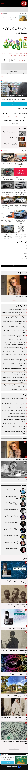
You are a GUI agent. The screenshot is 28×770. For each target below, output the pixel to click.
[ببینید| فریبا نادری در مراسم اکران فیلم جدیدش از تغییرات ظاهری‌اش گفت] (23, 524)
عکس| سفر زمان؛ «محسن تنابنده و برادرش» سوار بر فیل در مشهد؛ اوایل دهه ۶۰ (13, 313)
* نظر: (26, 256)
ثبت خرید (14, 104)
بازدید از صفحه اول (18, 120)
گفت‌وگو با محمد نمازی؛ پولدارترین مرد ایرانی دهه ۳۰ (14, 352)
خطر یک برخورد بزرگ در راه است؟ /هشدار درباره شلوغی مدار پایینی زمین (13, 381)
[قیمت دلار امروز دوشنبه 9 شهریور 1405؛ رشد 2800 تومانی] (14, 731)
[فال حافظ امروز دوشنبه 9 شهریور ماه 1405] (14, 685)
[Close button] (27, 754)
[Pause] (3, 96)
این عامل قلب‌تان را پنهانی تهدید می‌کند (17, 309)
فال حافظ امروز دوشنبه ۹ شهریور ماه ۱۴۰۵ (16, 416)
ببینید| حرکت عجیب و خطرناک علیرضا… (10, 490)
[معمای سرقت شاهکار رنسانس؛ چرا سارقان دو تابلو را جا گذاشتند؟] (22, 144)
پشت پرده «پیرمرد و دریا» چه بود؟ (10, 132)
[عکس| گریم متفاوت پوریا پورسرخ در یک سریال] (23, 498)
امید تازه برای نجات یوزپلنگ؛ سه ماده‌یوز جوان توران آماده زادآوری (14, 348)
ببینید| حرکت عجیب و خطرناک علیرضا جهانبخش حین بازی (14, 369)
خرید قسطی (7, 763)
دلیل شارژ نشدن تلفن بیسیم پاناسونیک (17, 340)
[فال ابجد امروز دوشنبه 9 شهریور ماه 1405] (14, 663)
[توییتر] (3, 114)
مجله (25, 438)
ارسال (14, 266)
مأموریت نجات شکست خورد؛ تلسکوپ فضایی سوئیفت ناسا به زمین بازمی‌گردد (13, 336)
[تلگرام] (6, 114)
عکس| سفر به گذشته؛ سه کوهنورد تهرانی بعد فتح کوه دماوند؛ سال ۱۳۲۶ (14, 385)
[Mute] (5, 96)
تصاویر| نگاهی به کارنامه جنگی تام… (10, 529)
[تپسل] (2, 81)
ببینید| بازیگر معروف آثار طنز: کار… (11, 548)
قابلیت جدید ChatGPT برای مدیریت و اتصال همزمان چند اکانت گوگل (14, 322)
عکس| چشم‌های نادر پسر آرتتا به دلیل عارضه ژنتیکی (14, 377)
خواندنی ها (22, 128)
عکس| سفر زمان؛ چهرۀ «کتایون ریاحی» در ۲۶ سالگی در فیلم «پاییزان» (13, 327)
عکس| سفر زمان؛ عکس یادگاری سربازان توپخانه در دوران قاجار (13, 427)
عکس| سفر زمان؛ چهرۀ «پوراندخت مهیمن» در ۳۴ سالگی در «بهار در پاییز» (13, 364)
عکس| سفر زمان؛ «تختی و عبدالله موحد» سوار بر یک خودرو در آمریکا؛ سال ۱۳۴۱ (14, 373)
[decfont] (2, 60)
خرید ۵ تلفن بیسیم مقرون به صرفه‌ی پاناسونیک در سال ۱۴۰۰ (13, 399)
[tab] (15, 300)
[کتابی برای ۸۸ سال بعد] (21, 139)
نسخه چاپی (13, 123)
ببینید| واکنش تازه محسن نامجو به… (10, 516)
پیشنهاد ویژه (22, 272)
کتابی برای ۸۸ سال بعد (12, 138)
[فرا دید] (24, 4)
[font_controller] (7, 60)
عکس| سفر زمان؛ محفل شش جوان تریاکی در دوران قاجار (13, 410)
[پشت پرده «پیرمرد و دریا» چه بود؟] (22, 133)
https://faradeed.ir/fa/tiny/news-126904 (9, 117)
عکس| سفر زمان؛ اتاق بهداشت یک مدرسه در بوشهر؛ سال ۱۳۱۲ (13, 355)
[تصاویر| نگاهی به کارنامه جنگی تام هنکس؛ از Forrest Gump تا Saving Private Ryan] (23, 530)
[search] (5, 4)
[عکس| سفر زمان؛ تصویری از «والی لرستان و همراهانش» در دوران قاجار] (14, 594)
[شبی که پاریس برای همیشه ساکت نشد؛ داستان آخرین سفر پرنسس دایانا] (23, 511)
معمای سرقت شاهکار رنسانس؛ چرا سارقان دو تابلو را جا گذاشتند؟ (11, 144)
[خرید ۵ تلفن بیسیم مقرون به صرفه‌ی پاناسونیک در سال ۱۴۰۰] (14, 570)
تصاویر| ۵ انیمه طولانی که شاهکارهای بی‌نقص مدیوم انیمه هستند (14, 317)
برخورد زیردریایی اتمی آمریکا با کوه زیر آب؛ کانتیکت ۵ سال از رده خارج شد (14, 360)
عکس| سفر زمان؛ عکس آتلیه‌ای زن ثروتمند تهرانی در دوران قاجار (14, 432)
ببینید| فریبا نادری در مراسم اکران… (11, 522)
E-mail (25, 251)
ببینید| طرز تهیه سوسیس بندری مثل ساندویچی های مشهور (14, 331)
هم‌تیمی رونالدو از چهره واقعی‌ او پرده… (10, 535)
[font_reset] (4, 60)
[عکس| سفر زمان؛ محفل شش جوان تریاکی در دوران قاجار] (14, 639)
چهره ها (24, 485)
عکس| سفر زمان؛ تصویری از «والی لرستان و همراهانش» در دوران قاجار (13, 404)
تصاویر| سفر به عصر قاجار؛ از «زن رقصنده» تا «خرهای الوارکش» (14, 420)
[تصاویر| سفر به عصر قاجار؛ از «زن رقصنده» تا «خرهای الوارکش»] (14, 707)
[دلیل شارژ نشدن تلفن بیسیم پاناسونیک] (14, 618)
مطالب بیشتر (14, 748)
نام (26, 246)
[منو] (2, 4)
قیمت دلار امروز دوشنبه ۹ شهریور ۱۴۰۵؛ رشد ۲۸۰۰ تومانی (13, 424)
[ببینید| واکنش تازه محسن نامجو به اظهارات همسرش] (23, 517)
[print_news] (12, 60)
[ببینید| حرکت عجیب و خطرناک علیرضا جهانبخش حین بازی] (23, 491)
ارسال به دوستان (7, 120)
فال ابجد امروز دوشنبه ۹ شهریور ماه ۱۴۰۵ (17, 413)
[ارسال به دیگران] (14, 60)
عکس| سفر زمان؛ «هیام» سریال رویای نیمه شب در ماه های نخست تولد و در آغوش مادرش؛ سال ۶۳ (14, 343)
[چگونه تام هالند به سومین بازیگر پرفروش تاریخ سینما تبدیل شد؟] (23, 543)
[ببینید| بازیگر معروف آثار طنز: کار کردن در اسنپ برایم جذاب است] (23, 550)
